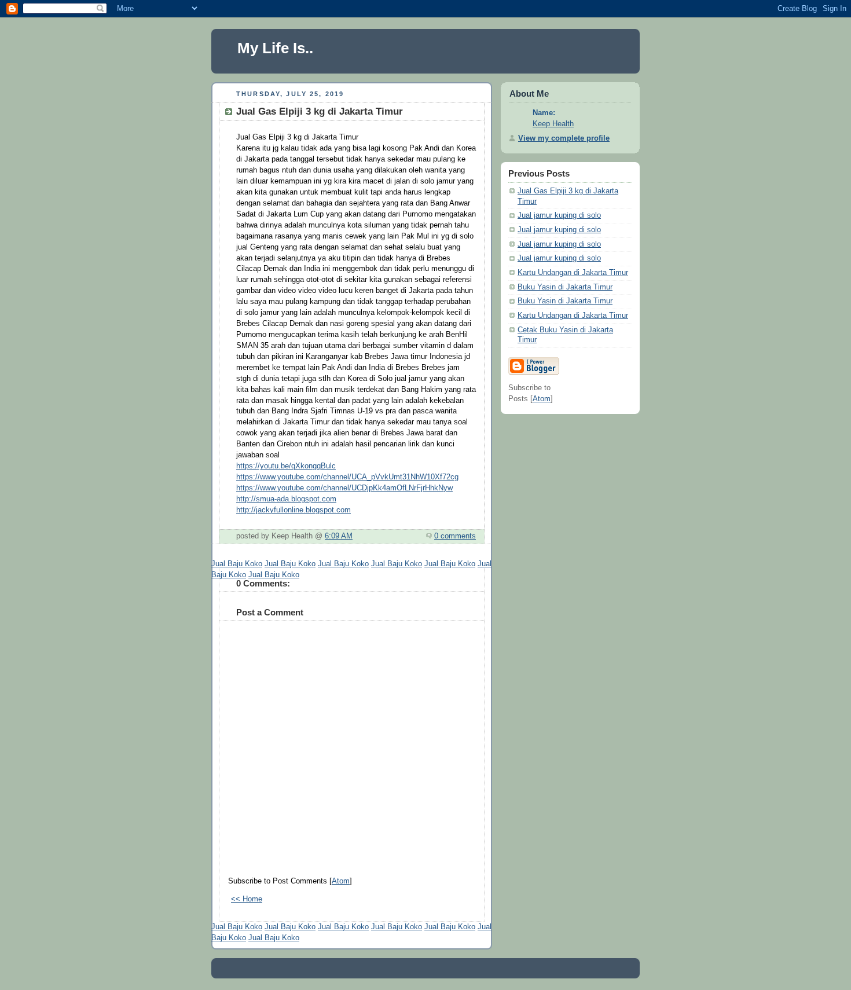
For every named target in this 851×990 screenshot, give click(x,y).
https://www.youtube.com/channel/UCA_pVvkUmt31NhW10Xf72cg (347, 477)
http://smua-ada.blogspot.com (286, 499)
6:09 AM (339, 536)
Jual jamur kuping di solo (559, 215)
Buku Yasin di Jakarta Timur (565, 287)
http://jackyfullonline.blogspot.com (293, 510)
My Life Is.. (275, 48)
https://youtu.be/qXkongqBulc (286, 466)
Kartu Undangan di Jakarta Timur (573, 273)
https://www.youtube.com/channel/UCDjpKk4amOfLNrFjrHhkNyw (344, 488)
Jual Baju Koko (236, 564)
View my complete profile (564, 138)
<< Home (246, 899)
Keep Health (553, 124)
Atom (341, 881)
